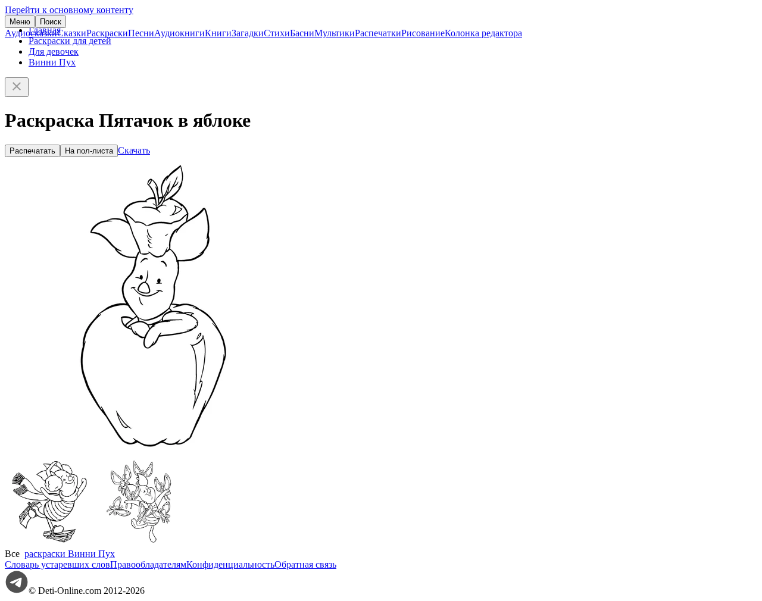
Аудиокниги (179, 33)
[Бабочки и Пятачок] (138, 543)
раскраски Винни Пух (69, 554)
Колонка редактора (483, 33)
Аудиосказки (31, 33)
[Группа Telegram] (17, 591)
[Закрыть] (17, 87)
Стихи (277, 33)
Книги (218, 33)
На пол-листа (89, 150)
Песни (141, 33)
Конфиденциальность (230, 564)
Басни (302, 33)
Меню (20, 21)
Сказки (71, 33)
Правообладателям (148, 564)
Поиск (50, 21)
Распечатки (378, 33)
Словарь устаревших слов (57, 564)
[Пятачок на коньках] (49, 543)
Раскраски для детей (70, 41)
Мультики (334, 33)
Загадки (248, 33)
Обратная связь (305, 564)
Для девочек (54, 51)
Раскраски (107, 33)
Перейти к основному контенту (69, 10)
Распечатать (32, 150)
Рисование (423, 33)
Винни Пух (52, 62)
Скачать (134, 150)
